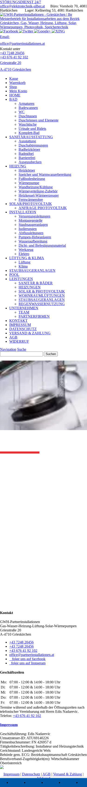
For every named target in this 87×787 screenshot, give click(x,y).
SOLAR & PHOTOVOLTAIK (42, 291)
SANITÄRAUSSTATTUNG (31, 137)
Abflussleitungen (31, 233)
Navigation (8, 349)
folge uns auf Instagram (27, 663)
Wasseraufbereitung (33, 241)
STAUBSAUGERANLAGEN (32, 270)
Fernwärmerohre (31, 200)
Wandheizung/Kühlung (36, 187)
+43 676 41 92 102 (14, 57)
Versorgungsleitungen (34, 216)
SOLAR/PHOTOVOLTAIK (30, 204)
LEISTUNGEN (21, 279)
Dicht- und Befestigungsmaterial (42, 245)
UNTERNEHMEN (23, 308)
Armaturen (26, 104)
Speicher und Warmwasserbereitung (45, 174)
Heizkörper (27, 170)
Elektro (24, 254)
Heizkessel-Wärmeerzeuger (39, 195)
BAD (13, 99)
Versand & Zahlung (67, 774)
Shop (13, 87)
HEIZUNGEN (30, 287)
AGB (13, 337)
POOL (14, 275)
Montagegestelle (30, 220)
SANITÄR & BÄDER (36, 283)
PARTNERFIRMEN (34, 316)
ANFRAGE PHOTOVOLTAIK (43, 208)
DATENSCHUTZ (23, 329)
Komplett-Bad (29, 133)
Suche (21, 349)
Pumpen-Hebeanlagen (35, 237)
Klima (23, 266)
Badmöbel (26, 154)
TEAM (24, 312)
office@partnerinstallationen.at (31, 655)
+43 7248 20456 (12, 53)
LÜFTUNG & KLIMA (26, 258)
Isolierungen (28, 229)
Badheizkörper (29, 149)
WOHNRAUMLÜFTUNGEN (42, 296)
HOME (14, 95)
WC (22, 112)
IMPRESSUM (20, 325)
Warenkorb (17, 83)
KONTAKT (18, 321)
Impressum (9, 725)
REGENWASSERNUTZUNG (42, 304)
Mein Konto (18, 91)
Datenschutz (31, 774)
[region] (43, 532)
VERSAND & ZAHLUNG (30, 333)
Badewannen (28, 108)
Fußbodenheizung (32, 179)
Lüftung (24, 262)
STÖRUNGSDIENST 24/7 (20, 2)
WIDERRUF (19, 341)
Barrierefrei (27, 158)
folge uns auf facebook (27, 659)
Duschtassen (28, 116)
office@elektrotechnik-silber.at (22, 6)
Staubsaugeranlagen (33, 225)
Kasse (13, 78)
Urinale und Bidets (32, 129)
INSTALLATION (22, 212)
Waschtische (28, 124)
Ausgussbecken (30, 162)
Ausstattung (27, 141)
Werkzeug (26, 250)
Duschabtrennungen (33, 145)
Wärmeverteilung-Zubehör (38, 191)
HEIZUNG (17, 166)
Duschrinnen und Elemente (38, 120)
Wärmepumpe (29, 183)
